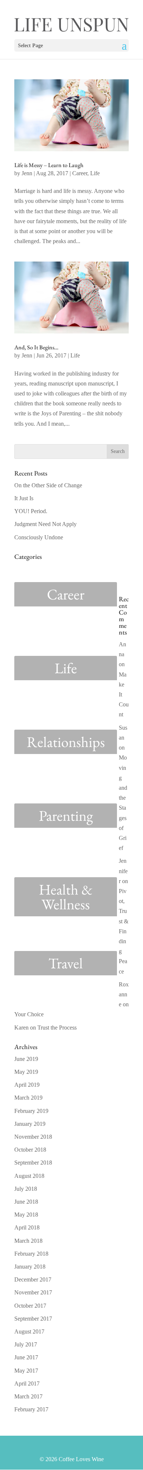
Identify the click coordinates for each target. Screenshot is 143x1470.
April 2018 (27, 1227)
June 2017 (26, 1357)
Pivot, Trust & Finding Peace (123, 931)
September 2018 (33, 1162)
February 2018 (31, 1254)
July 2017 (25, 1344)
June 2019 (26, 1059)
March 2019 (28, 1097)
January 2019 (29, 1124)
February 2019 (31, 1111)
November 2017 (33, 1292)
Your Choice (29, 1014)
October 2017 (30, 1306)
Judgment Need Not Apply (45, 524)
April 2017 (27, 1383)
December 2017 (32, 1279)
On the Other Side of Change (48, 485)
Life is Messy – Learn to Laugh (49, 165)
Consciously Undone (38, 537)
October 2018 (30, 1149)
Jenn (27, 173)
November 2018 (33, 1137)
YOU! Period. (30, 511)
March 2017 (28, 1396)
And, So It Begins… (36, 347)
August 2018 (29, 1176)
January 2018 (29, 1266)
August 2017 (29, 1331)
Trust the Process (57, 1027)
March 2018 (28, 1241)
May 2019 (26, 1072)
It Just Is (23, 498)
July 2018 (25, 1189)
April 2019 (27, 1085)
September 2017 (33, 1318)
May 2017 (26, 1370)
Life (95, 173)
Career (79, 173)
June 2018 (26, 1202)
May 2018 (26, 1214)
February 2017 (31, 1409)
